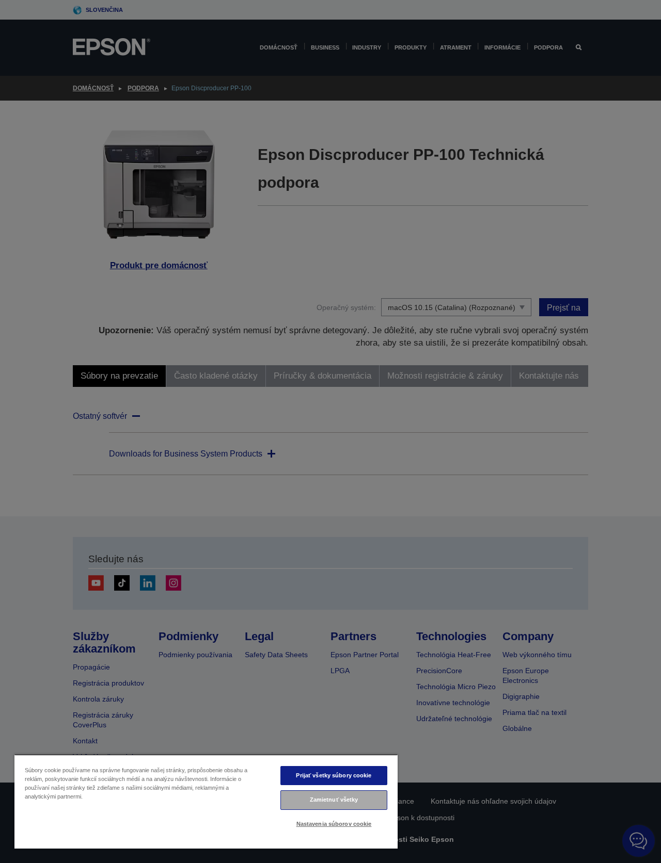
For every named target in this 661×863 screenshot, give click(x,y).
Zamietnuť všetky (334, 799)
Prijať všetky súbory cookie (333, 775)
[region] (206, 801)
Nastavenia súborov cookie (334, 824)
